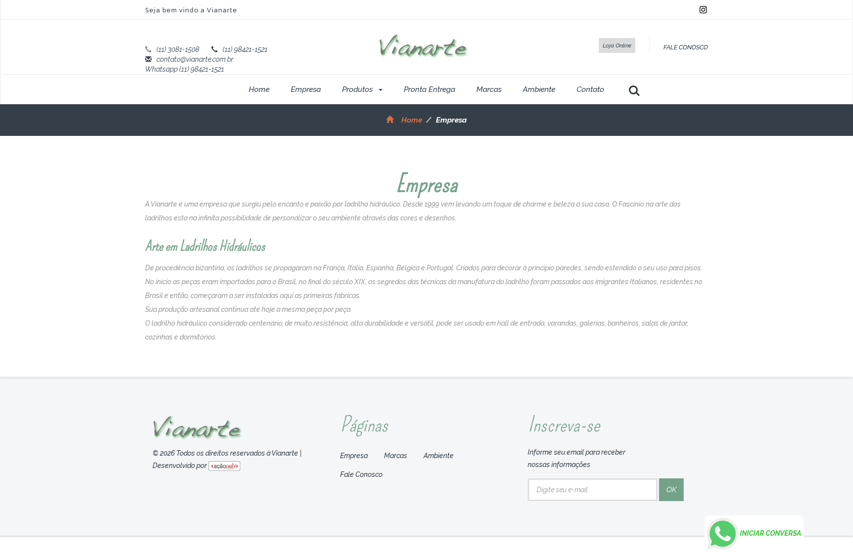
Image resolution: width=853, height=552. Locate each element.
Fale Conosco (361, 474)
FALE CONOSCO (685, 47)
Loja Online (617, 45)
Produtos (358, 89)
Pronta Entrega (429, 89)
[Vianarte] (424, 45)
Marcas (489, 89)
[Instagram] (703, 8)
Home (259, 89)
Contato (590, 89)
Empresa (306, 89)
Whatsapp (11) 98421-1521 (184, 69)
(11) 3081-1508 (177, 49)
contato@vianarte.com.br (194, 59)
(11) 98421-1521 (245, 49)
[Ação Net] (224, 465)
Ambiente (539, 89)
